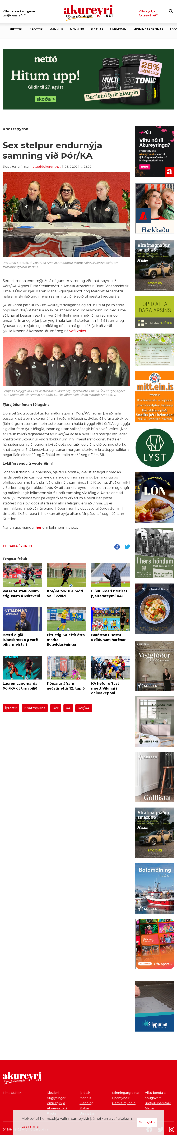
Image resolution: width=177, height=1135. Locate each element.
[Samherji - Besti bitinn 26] (154, 609)
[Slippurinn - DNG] (154, 1007)
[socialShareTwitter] (127, 547)
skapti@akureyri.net (47, 166)
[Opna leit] (171, 11)
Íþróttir (11, 708)
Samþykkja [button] (147, 1122)
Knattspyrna (34, 708)
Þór (56, 708)
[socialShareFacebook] (117, 547)
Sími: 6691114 (12, 1093)
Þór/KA (84, 708)
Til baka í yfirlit (17, 546)
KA (68, 708)
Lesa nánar (30, 1126)
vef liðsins (77, 331)
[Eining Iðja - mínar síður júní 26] (154, 397)
